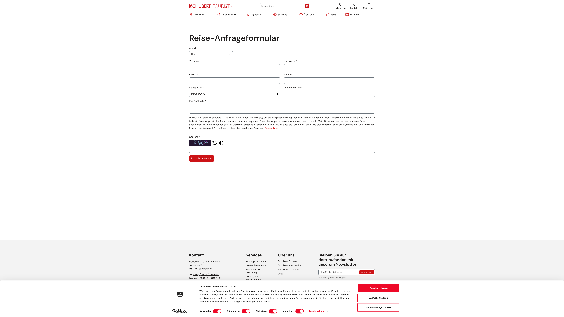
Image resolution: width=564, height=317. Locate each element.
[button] (198, 15)
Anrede (193, 48)
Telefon (288, 74)
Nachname (290, 61)
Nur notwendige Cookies (378, 307)
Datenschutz (271, 128)
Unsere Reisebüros (256, 265)
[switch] (246, 311)
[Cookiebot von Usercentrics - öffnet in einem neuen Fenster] (180, 311)
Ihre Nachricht (197, 100)
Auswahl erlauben (378, 298)
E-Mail (193, 74)
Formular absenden (201, 158)
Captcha (194, 136)
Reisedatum (196, 87)
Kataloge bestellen (256, 261)
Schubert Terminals (288, 269)
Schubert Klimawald (288, 261)
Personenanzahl (293, 87)
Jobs (280, 273)
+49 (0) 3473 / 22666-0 (206, 274)
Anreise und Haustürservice (254, 278)
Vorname (195, 61)
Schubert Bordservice (289, 265)
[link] (331, 15)
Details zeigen (316, 311)
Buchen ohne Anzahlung (253, 271)
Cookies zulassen (379, 288)
